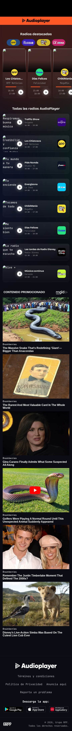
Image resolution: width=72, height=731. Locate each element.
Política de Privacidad (24, 684)
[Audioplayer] (36, 21)
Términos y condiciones (36, 676)
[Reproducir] (20, 92)
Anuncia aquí (56, 684)
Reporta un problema (36, 692)
